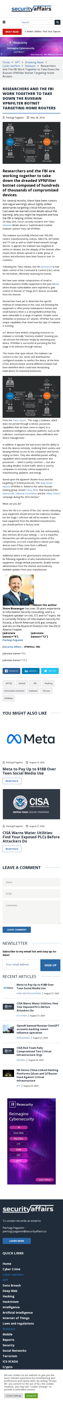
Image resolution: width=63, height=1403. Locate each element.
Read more (12, 780)
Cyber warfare (11, 66)
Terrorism (10, 1356)
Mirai (55, 283)
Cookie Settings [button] (13, 1395)
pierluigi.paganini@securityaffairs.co (25, 1231)
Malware (30, 66)
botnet (22, 683)
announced (46, 266)
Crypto (8, 1367)
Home (6, 62)
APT (17, 62)
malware (33, 690)
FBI (35, 683)
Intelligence (23, 1037)
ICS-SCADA (22, 1015)
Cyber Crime (11, 1269)
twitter (52, 671)
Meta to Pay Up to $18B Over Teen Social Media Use (29, 771)
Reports (8, 1340)
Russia (46, 690)
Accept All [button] (31, 1395)
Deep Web (10, 1291)
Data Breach (12, 1285)
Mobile (7, 1334)
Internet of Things (16, 1318)
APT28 (9, 683)
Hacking (48, 683)
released (7, 225)
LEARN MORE (16, 1240)
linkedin (33, 671)
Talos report (19, 420)
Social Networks (14, 1350)
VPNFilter (8, 698)
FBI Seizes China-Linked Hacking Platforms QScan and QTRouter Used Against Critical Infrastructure (37, 1075)
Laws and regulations (29, 993)
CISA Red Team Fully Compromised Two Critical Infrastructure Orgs (34, 1051)
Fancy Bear (32, 489)
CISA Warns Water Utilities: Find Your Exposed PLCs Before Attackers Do (31, 837)
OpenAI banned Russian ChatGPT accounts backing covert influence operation (38, 1029)
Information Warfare (14, 690)
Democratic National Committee (20, 493)
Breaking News (34, 62)
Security (8, 1345)
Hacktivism (11, 1302)
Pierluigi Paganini (15, 117)
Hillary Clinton (53, 493)
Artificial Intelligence (18, 1312)
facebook (13, 671)
